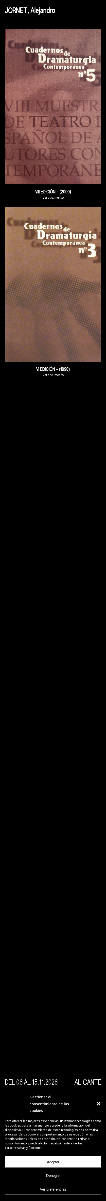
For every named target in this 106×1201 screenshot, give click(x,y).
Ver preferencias (53, 1189)
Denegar (53, 1175)
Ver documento (53, 198)
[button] (98, 1103)
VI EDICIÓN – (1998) (53, 369)
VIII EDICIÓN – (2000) (53, 192)
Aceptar (53, 1162)
